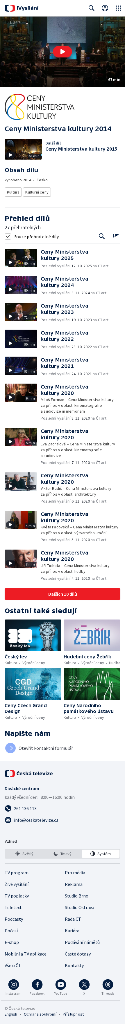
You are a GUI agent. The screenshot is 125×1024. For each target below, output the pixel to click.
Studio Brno (76, 896)
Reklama (74, 884)
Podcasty (14, 919)
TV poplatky (17, 896)
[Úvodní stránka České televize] (29, 773)
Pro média (75, 872)
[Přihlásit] (105, 8)
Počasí (11, 930)
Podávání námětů (82, 942)
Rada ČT (73, 919)
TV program (16, 872)
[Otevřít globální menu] (118, 8)
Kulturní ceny (37, 192)
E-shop (12, 942)
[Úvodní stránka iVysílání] (22, 8)
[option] (24, 854)
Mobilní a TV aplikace (26, 954)
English (11, 1014)
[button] (62, 52)
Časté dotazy (78, 954)
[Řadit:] (115, 236)
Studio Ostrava (79, 907)
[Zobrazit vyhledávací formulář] (91, 8)
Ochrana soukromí (40, 1014)
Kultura (13, 192)
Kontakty (74, 965)
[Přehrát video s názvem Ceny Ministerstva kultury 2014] (62, 51)
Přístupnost (73, 1014)
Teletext (13, 907)
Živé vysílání (16, 884)
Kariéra (72, 930)
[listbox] (62, 854)
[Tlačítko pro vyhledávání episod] (102, 236)
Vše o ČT (13, 965)
